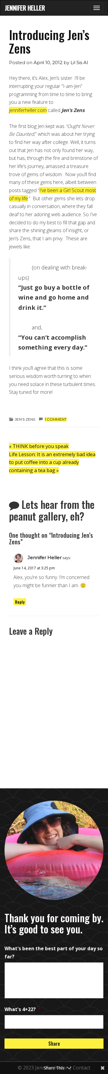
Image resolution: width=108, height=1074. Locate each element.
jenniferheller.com (28, 110)
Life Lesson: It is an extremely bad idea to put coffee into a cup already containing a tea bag (52, 462)
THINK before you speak (39, 446)
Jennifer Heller (25, 7)
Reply (20, 602)
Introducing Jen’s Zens (49, 41)
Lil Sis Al (79, 62)
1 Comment (56, 419)
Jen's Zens (25, 419)
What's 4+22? (22, 1009)
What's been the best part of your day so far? (53, 952)
